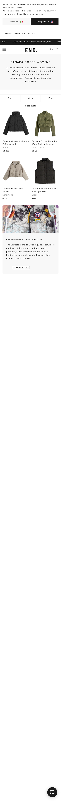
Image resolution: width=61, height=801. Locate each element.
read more (30, 81)
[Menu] (4, 49)
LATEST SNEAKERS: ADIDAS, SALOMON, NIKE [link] (30, 42)
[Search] (51, 49)
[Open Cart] (56, 49)
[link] (30, 49)
